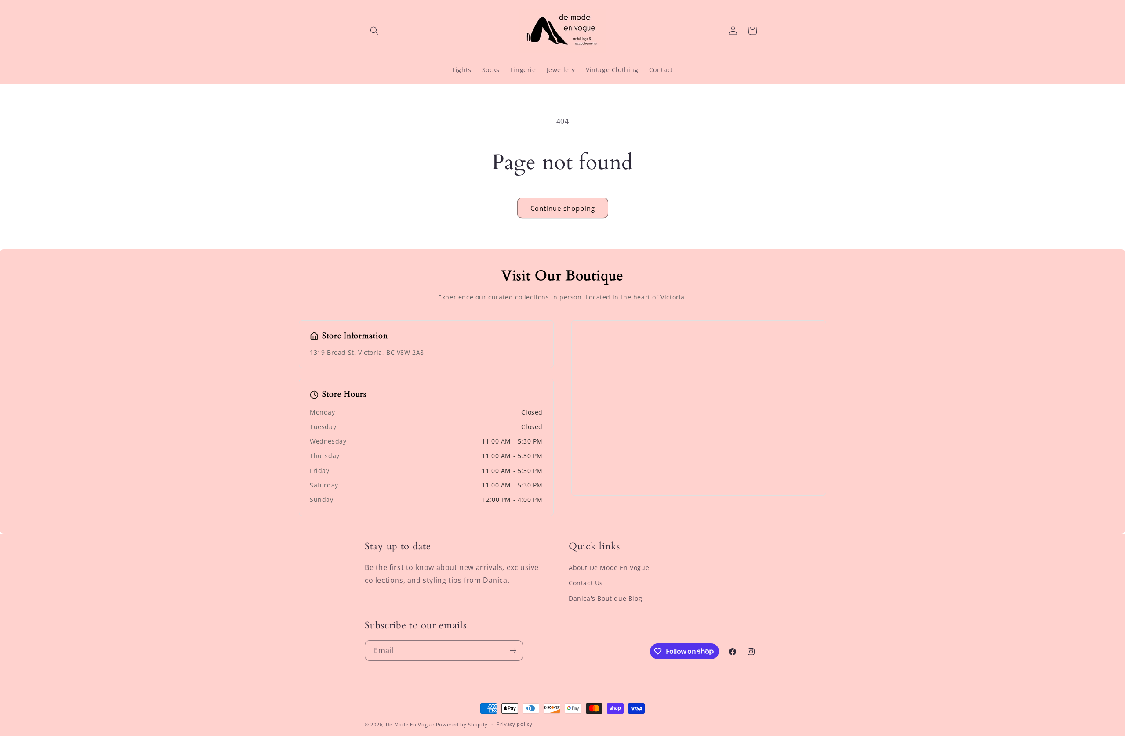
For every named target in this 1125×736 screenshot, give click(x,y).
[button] (374, 30)
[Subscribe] (513, 650)
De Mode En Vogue (410, 724)
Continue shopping (562, 208)
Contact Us (586, 583)
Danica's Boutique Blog (605, 598)
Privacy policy (515, 724)
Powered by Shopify (462, 724)
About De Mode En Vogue (609, 567)
